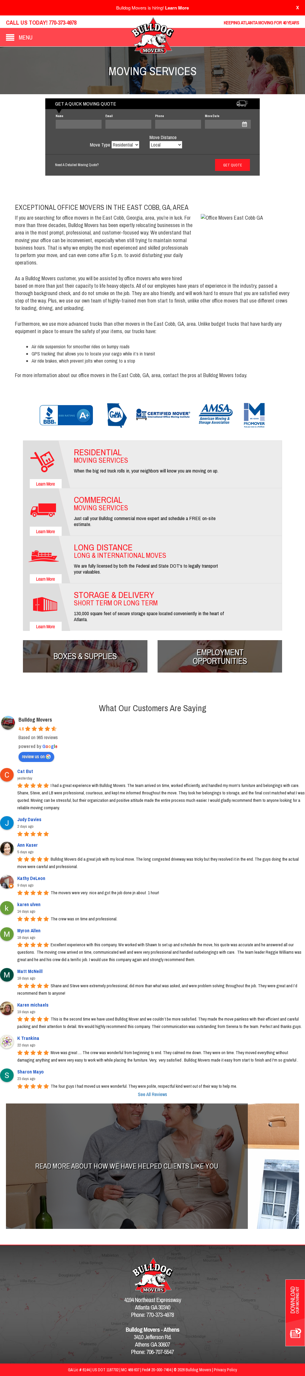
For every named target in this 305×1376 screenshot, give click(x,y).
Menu (25, 37)
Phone (159, 116)
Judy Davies (29, 819)
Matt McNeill (30, 971)
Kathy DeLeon (31, 878)
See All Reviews (152, 1094)
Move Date (212, 116)
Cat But (25, 771)
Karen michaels (33, 1005)
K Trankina (28, 1038)
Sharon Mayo (30, 1071)
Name (59, 116)
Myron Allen (29, 930)
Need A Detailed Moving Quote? (77, 165)
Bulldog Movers (35, 719)
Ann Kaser (27, 845)
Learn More (177, 7)
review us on (33, 756)
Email (109, 116)
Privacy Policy (225, 1369)
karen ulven (29, 904)
